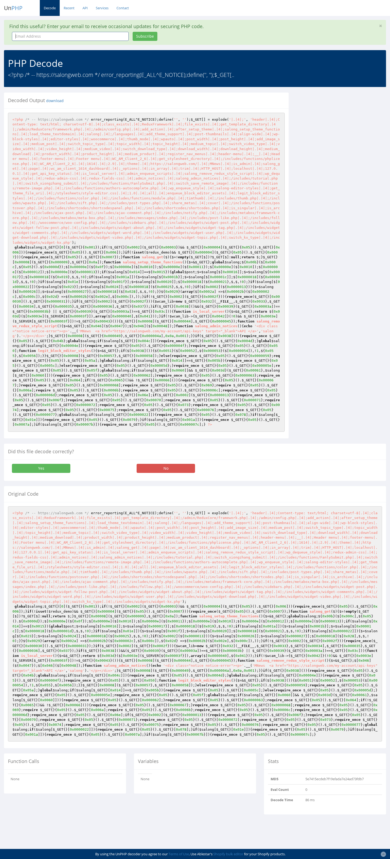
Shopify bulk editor (228, 854)
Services (102, 8)
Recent (69, 8)
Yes (41, 468)
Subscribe (145, 36)
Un (13, 8)
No (165, 468)
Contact (122, 8)
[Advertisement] (341, 130)
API (85, 8)
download (55, 100)
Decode (50, 8)
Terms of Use (178, 854)
